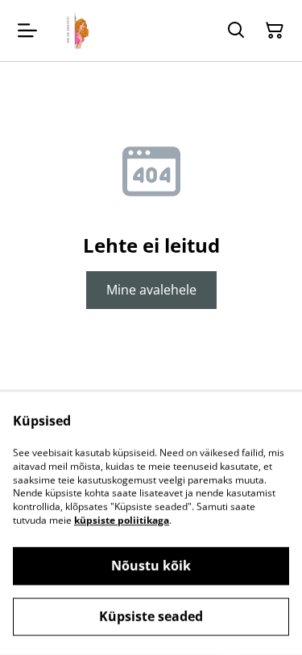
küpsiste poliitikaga (121, 520)
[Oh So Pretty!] (75, 30)
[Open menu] (27, 30)
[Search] (236, 30)
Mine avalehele (151, 290)
